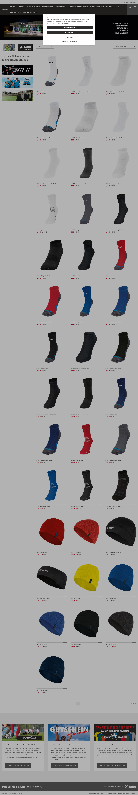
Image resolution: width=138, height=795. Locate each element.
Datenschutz (65, 41)
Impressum (73, 41)
